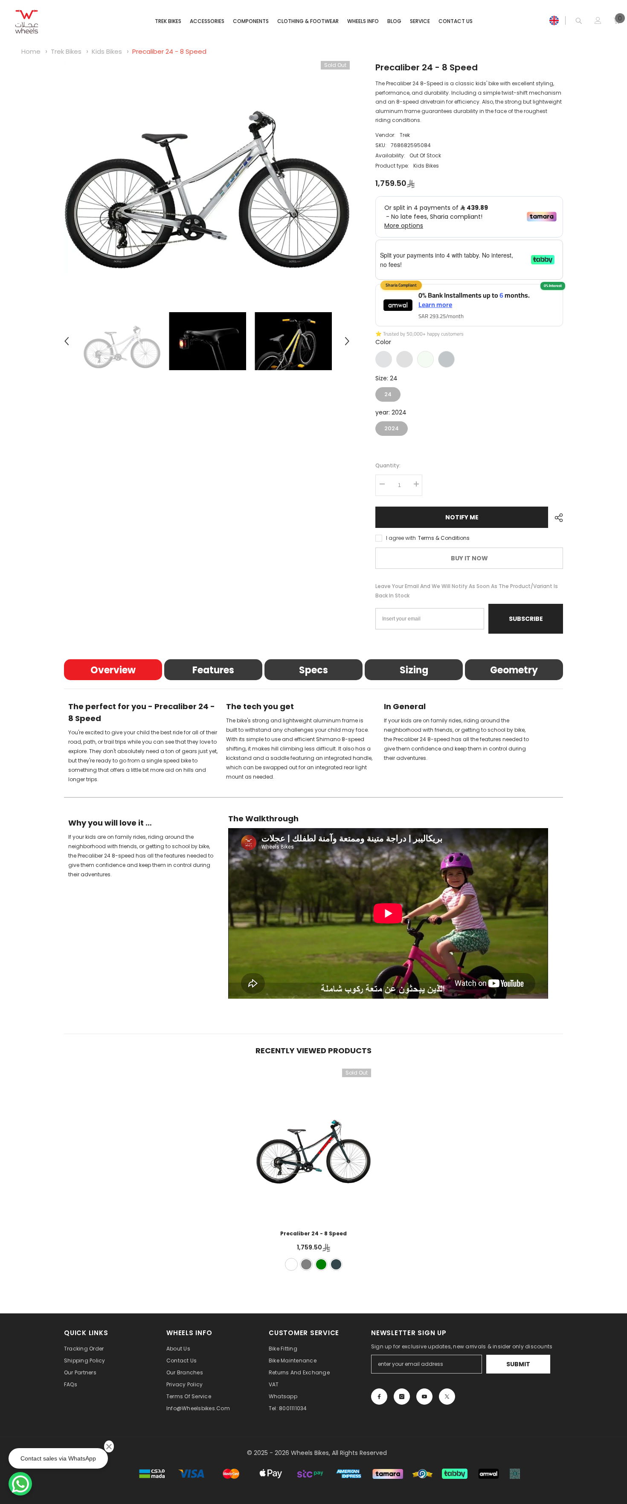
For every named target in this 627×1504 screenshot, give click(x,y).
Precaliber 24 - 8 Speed (169, 51)
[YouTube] (424, 1396)
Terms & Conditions (444, 538)
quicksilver (291, 1264)
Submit (518, 1364)
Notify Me (462, 517)
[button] (66, 341)
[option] (207, 168)
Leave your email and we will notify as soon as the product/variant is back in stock (466, 590)
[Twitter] (447, 1396)
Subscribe (526, 618)
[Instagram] (402, 1396)
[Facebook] (379, 1396)
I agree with (401, 538)
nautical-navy (336, 1264)
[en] (554, 20)
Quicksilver (383, 359)
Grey (404, 359)
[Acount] (598, 20)
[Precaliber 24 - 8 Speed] (313, 1143)
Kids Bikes (107, 51)
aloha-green (321, 1264)
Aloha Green (425, 359)
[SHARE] (555, 517)
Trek (405, 135)
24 (388, 392)
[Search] (579, 21)
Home (31, 51)
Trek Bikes (67, 51)
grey (306, 1264)
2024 (392, 426)
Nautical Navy (446, 359)
